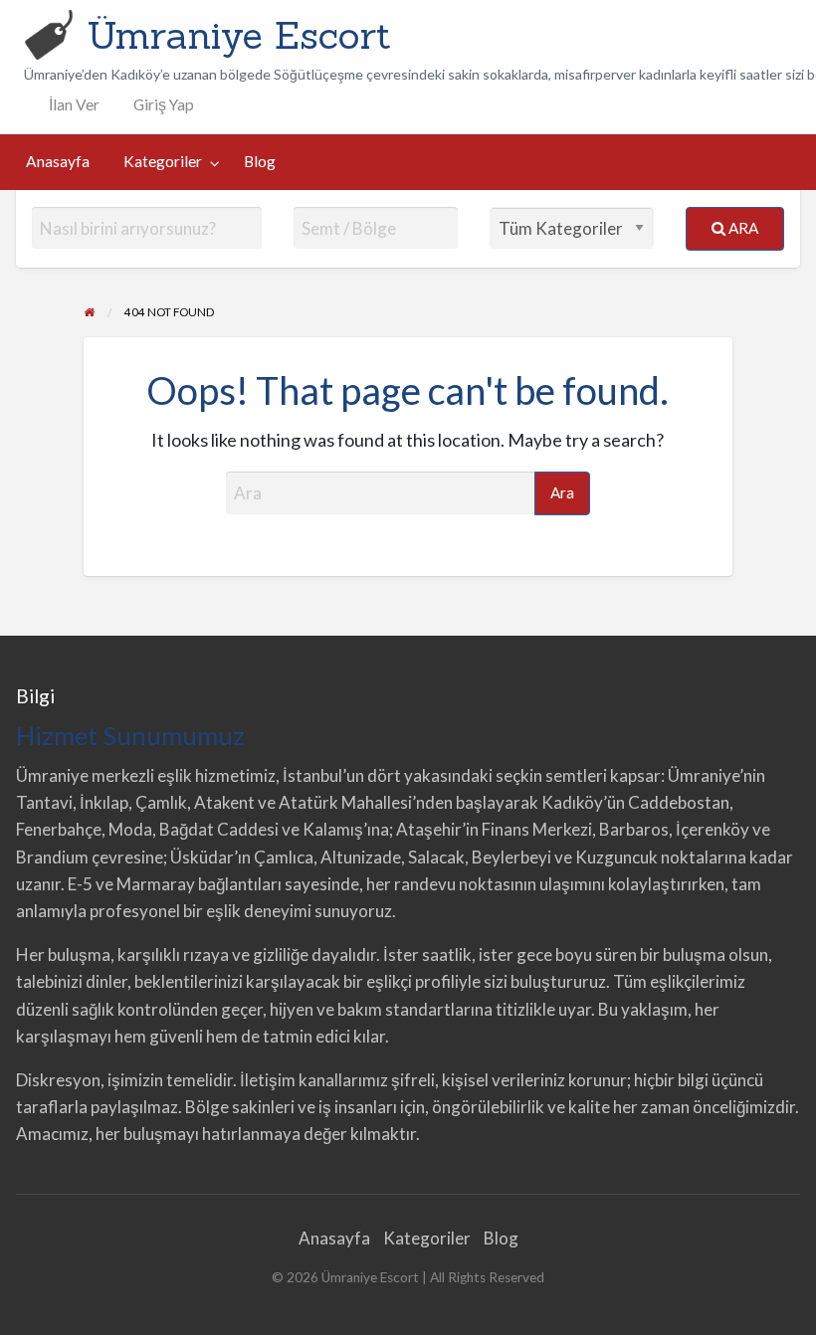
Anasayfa (58, 161)
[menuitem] (69, 105)
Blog (260, 161)
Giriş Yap (163, 104)
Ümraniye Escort (239, 35)
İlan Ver (73, 104)
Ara (741, 228)
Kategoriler (162, 161)
